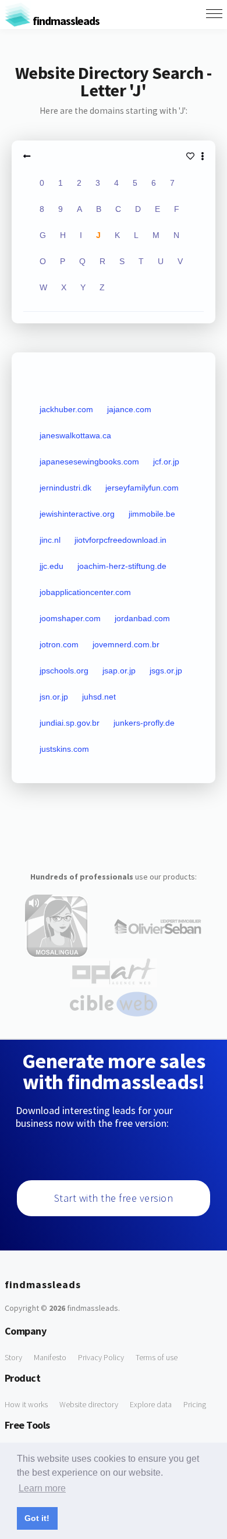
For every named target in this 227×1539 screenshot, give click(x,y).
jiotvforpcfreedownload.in (120, 540)
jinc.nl (50, 540)
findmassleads (65, 20)
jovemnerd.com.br (126, 644)
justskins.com (64, 749)
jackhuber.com (66, 409)
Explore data (151, 1404)
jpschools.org (64, 670)
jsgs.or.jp (166, 670)
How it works (26, 1404)
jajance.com (129, 409)
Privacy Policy (101, 1357)
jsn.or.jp (54, 696)
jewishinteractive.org (77, 513)
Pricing (194, 1404)
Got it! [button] (36, 1518)
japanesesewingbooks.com (89, 461)
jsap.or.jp (119, 670)
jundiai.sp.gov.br (70, 722)
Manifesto (50, 1357)
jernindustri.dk (65, 487)
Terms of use (157, 1357)
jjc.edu (51, 566)
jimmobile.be (152, 513)
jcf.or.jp (166, 461)
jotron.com (59, 644)
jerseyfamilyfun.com (142, 487)
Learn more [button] (42, 1488)
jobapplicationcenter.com (85, 592)
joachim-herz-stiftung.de (121, 566)
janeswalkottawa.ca (75, 435)
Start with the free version (113, 1198)
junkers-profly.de (144, 722)
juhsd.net (99, 696)
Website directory (88, 1404)
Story (13, 1357)
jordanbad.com (142, 618)
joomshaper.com (70, 618)
